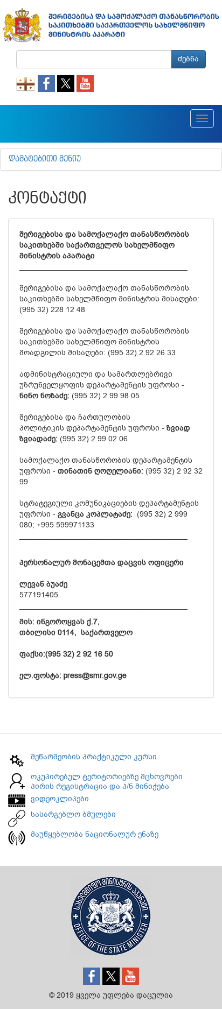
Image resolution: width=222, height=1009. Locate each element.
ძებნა (188, 59)
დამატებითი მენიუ (45, 159)
